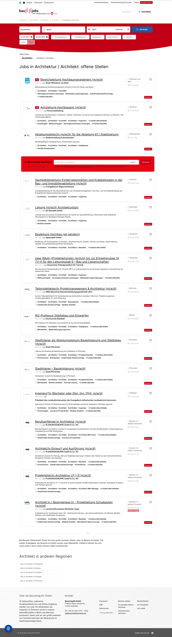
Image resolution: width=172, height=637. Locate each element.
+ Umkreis (119, 29)
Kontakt (29, 3)
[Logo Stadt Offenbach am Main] (27, 80)
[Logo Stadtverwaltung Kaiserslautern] (27, 135)
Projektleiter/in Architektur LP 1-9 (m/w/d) (63, 475)
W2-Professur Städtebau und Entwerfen (62, 316)
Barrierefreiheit (142, 601)
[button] (128, 29)
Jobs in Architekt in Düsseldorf (31, 564)
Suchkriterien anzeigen (36, 167)
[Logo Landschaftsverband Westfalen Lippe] (27, 503)
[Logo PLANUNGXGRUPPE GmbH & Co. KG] (27, 423)
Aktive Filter (24, 54)
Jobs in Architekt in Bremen (30, 568)
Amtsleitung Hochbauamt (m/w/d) (63, 107)
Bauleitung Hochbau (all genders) (57, 234)
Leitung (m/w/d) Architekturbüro (56, 207)
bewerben (148, 97)
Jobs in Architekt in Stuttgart (31, 577)
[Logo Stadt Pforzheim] (27, 341)
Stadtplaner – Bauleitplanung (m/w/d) (60, 369)
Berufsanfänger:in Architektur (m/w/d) (60, 422)
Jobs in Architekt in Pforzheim (31, 581)
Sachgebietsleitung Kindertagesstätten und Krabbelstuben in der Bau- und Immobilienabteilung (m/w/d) (79, 182)
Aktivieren (146, 162)
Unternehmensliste (101, 2)
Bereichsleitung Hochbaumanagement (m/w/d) (71, 79)
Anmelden (146, 12)
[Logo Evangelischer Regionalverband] (27, 181)
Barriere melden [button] (124, 601)
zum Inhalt (141, 609)
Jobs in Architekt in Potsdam (31, 573)
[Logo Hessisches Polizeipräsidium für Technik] (27, 260)
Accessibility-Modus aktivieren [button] (126, 606)
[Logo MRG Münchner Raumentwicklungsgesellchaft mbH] (27, 290)
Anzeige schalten (146, 2)
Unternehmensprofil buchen (121, 2)
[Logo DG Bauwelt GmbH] (27, 209)
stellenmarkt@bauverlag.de (75, 614)
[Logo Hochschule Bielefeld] (27, 317)
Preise (136, 2)
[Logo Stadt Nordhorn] (27, 108)
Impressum (38, 3)
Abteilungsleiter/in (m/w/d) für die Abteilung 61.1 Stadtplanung (77, 134)
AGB (100, 605)
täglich (132, 162)
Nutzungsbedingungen (84, 167)
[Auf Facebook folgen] (152, 633)
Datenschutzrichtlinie (70, 167)
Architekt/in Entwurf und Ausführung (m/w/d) (65, 448)
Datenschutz (49, 3)
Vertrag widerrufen (106, 613)
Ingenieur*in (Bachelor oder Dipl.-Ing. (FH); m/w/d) (69, 393)
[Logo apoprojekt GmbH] (27, 235)
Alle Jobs (38, 83)
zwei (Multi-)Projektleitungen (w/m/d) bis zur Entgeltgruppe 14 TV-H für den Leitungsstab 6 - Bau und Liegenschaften (77, 260)
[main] (86, 302)
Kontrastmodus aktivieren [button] (124, 612)
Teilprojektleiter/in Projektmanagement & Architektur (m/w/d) (76, 289)
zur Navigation (142, 605)
